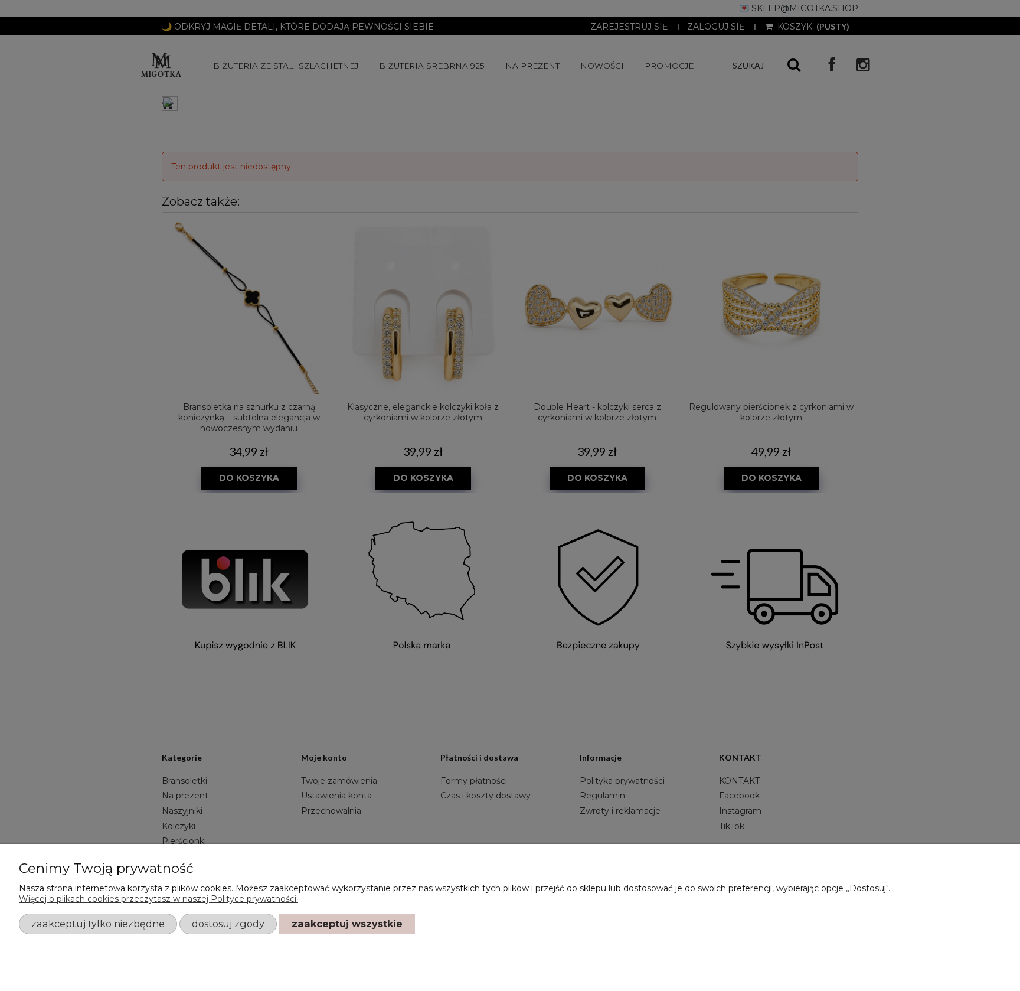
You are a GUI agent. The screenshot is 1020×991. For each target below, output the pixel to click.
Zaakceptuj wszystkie (347, 924)
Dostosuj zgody (228, 924)
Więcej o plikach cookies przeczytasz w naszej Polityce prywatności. (158, 899)
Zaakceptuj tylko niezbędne (98, 924)
